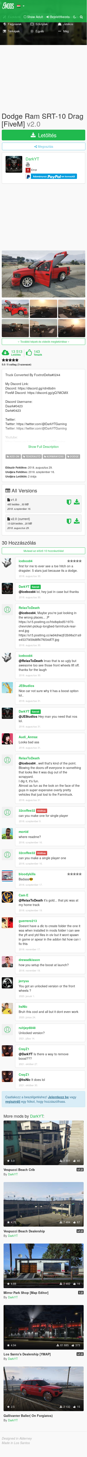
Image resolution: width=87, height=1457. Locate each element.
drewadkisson (29, 959)
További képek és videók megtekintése (44, 341)
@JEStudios (28, 716)
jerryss (24, 981)
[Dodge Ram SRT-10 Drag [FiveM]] (43, 273)
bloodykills (27, 874)
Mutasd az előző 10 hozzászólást (44, 551)
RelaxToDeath (29, 607)
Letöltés (46, 135)
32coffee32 (27, 810)
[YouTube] (28, 164)
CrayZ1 (24, 1049)
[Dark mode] (74, 16)
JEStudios (26, 685)
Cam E (23, 895)
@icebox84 (27, 591)
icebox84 (25, 561)
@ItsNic (24, 1079)
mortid (23, 831)
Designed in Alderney (17, 1438)
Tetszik (38, 354)
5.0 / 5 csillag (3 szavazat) (16, 364)
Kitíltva (41, 810)
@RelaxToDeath (31, 660)
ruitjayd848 (27, 1027)
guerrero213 (28, 920)
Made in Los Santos (16, 1443)
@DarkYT (26, 1054)
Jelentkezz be (58, 1097)
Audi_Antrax (28, 737)
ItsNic (23, 1006)
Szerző (35, 586)
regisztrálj (12, 1101)
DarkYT (32, 159)
